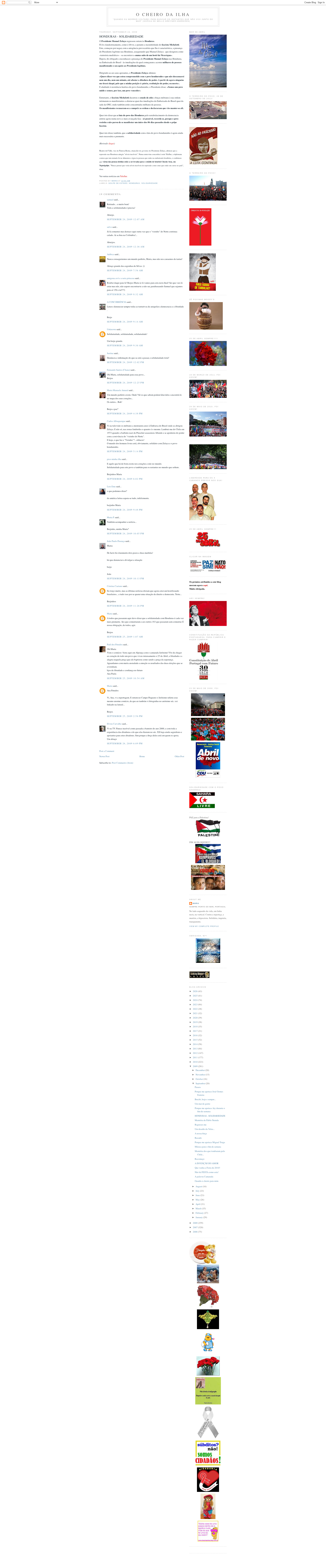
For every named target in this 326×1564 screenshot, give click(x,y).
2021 (195, 1013)
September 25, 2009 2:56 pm (125, 716)
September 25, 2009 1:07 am (125, 636)
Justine (110, 353)
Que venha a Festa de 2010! (207, 1167)
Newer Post (104, 756)
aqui (205, 585)
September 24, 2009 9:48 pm (125, 509)
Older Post (179, 756)
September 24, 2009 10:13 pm (125, 578)
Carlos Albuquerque (116, 421)
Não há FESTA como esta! (207, 1172)
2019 (195, 1022)
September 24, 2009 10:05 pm (125, 533)
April (198, 1204)
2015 (195, 1039)
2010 (195, 1061)
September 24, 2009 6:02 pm (125, 478)
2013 (195, 1048)
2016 (195, 1035)
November (201, 1074)
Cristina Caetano (114, 586)
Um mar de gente (202, 1103)
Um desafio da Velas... (205, 1129)
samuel (110, 199)
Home (142, 756)
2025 (195, 995)
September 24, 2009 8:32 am (125, 294)
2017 (195, 1030)
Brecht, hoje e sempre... (205, 1099)
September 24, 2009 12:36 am (125, 246)
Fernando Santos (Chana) (118, 369)
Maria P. (110, 517)
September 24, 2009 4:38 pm (125, 413)
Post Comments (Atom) (122, 762)
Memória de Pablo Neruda (207, 1120)
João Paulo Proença (116, 541)
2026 (195, 991)
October (199, 1078)
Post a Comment (106, 751)
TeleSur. (123, 176)
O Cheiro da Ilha (163, 14)
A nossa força (201, 1133)
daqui (111, 143)
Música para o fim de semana (208, 1146)
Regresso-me (200, 1124)
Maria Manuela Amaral (117, 390)
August (199, 1186)
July (198, 1190)
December (200, 1070)
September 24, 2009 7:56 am (125, 270)
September (201, 1083)
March (199, 1208)
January (199, 1217)
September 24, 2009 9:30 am (125, 345)
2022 (195, 1008)
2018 (195, 1026)
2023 (195, 1004)
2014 (195, 1044)
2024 (195, 1000)
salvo (109, 226)
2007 (195, 1227)
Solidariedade (149, 183)
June (198, 1195)
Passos (198, 1087)
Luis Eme (111, 486)
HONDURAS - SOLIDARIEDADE (210, 1115)
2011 (195, 1057)
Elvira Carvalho (114, 723)
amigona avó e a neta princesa (120, 278)
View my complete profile (204, 926)
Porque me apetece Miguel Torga (210, 1142)
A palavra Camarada (204, 1176)
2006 (195, 1231)
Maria (109, 613)
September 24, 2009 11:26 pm (125, 605)
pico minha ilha (114, 459)
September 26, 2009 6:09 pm (125, 743)
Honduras (134, 183)
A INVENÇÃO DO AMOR (207, 1163)
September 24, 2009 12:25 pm (125, 382)
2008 (195, 1222)
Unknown (111, 329)
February (200, 1212)
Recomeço (199, 1158)
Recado (198, 1137)
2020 (195, 1017)
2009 (195, 1066)
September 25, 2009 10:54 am (125, 678)
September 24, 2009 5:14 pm (125, 451)
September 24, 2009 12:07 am (125, 219)
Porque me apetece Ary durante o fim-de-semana (210, 1110)
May (198, 1199)
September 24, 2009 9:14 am (125, 321)
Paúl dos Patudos (115, 644)
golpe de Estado (118, 183)
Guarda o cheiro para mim (206, 1180)
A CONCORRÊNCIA (116, 301)
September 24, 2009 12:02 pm (125, 362)
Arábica (110, 254)
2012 (195, 1052)
